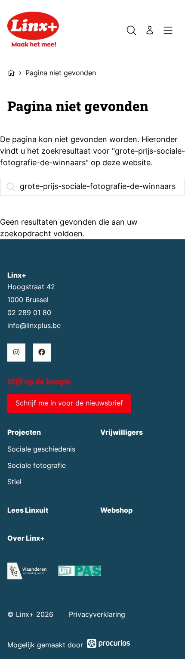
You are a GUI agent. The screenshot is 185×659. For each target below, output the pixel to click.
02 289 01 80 (29, 313)
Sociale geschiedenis (41, 449)
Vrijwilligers (121, 432)
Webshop (116, 510)
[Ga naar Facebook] (42, 352)
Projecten (24, 432)
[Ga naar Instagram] (16, 352)
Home (11, 72)
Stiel (14, 482)
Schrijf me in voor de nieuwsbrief (69, 403)
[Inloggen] (149, 30)
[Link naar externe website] (79, 572)
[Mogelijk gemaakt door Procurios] (108, 645)
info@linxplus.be (34, 326)
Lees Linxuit (27, 510)
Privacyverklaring (97, 614)
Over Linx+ (26, 538)
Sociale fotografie (36, 465)
